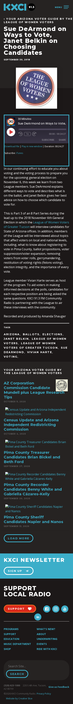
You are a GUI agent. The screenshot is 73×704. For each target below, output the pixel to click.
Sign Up (15, 571)
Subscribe (48, 139)
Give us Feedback (58, 687)
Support (10, 634)
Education (11, 639)
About (41, 634)
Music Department (17, 644)
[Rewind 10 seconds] (21, 134)
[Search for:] (25, 666)
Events (42, 644)
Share (62, 139)
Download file (11, 146)
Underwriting (47, 639)
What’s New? (46, 629)
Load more (18, 538)
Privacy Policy (44, 693)
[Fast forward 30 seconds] (34, 134)
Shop (7, 649)
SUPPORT (16, 608)
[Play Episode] (11, 132)
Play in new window (32, 146)
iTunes (19, 153)
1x (27, 134)
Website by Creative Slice (19, 698)
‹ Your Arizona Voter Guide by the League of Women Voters (38, 20)
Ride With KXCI (47, 649)
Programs (11, 629)
